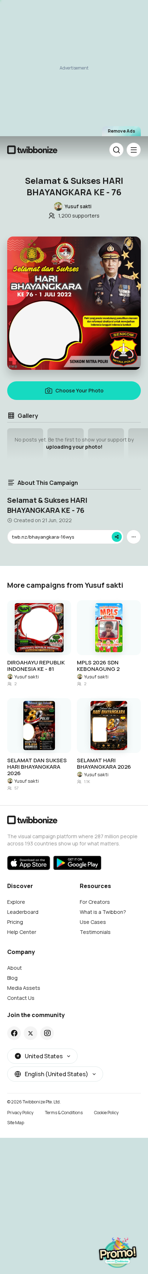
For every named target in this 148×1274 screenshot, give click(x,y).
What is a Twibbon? (103, 911)
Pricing (15, 921)
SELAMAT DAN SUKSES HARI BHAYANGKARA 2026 (37, 767)
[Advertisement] (74, 70)
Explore (16, 901)
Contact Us (20, 997)
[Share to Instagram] (47, 1033)
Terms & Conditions (64, 1113)
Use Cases (93, 921)
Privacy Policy (20, 1113)
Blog (12, 977)
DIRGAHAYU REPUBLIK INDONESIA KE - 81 (36, 665)
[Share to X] (30, 1033)
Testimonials (95, 932)
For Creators (95, 901)
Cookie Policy (106, 1113)
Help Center (21, 932)
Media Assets (23, 987)
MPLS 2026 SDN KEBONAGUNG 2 (98, 665)
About (14, 967)
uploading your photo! (74, 446)
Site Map (15, 1123)
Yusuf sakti (26, 676)
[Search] (116, 150)
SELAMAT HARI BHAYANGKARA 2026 (104, 763)
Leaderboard (22, 911)
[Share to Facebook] (14, 1033)
